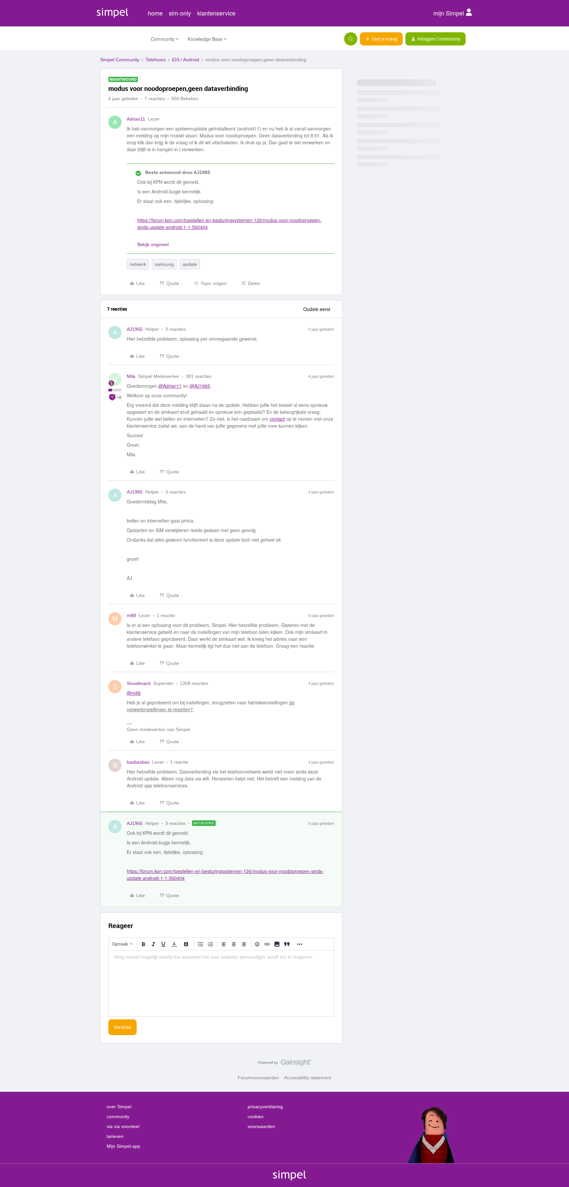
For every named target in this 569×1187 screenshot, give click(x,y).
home (155, 13)
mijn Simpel (449, 13)
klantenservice (216, 13)
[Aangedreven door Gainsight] (284, 1064)
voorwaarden (261, 1126)
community (118, 1116)
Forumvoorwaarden (258, 1077)
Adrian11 (136, 119)
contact (277, 418)
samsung (164, 264)
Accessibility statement (307, 1077)
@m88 (134, 693)
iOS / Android (185, 59)
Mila (131, 376)
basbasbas (138, 762)
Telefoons (156, 59)
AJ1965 (135, 329)
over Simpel (119, 1106)
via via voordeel (123, 1126)
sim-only (180, 13)
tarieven (115, 1136)
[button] (381, 38)
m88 (131, 615)
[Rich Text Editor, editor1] (221, 983)
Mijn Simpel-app (123, 1146)
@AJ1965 (200, 385)
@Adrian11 (170, 385)
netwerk (138, 264)
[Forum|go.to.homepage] (121, 38)
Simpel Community (119, 59)
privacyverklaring (265, 1106)
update (189, 264)
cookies (255, 1116)
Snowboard (138, 683)
